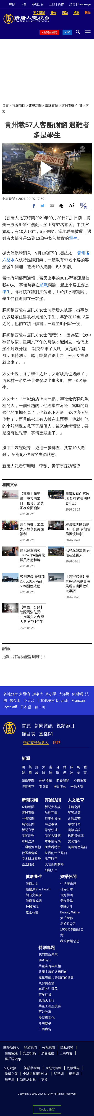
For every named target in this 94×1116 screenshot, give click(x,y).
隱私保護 (66, 1047)
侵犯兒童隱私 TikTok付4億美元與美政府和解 (32, 555)
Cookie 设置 (47, 1109)
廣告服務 (47, 1053)
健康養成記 (34, 900)
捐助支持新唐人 (36, 742)
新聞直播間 (50, 32)
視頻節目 (18, 105)
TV (68, 32)
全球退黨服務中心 (36, 1073)
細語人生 (51, 870)
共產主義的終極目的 (53, 972)
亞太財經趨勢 (31, 858)
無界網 (9, 1079)
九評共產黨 (47, 983)
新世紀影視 (28, 1079)
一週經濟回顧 (31, 847)
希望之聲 (11, 1073)
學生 (73, 238)
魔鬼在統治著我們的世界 (56, 977)
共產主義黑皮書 (50, 1006)
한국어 (39, 707)
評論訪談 (53, 800)
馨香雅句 (74, 824)
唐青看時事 (53, 847)
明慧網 (59, 1073)
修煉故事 (45, 1023)
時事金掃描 (53, 818)
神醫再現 (32, 906)
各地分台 (38, 4)
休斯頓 (77, 694)
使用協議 (11, 1053)
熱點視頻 (45, 781)
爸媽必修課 (76, 835)
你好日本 (66, 889)
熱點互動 (51, 812)
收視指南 (48, 1047)
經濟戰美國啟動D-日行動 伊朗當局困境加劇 (78, 529)
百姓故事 (45, 1012)
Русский (10, 707)
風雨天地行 (47, 1000)
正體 (52, 4)
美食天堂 (66, 900)
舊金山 (14, 700)
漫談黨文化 (47, 1017)
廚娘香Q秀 (68, 923)
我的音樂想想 (69, 941)
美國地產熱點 (77, 847)
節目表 (28, 733)
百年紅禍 (45, 995)
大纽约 (24, 694)
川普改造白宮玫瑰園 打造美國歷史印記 (77, 498)
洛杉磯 (50, 694)
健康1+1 (32, 883)
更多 (44, 1079)
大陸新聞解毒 (54, 864)
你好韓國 (66, 895)
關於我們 (30, 1047)
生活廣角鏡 (68, 883)
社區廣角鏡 (30, 853)
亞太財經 (28, 864)
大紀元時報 (53, 1068)
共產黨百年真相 (50, 966)
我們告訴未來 (48, 954)
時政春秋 (51, 824)
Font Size (71, 205)
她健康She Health (38, 889)
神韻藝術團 (32, 1068)
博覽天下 (28, 786)
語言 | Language (80, 4)
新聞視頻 (30, 800)
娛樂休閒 (68, 876)
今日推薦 (80, 781)
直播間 (46, 733)
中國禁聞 (28, 818)
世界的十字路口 (56, 853)
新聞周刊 (28, 835)
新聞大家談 (53, 807)
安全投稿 (29, 1053)
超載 (44, 285)
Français (78, 700)
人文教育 (76, 800)
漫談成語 (74, 830)
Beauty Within (70, 912)
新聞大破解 (53, 835)
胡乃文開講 (34, 895)
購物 (56, 742)
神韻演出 (59, 786)
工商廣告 (45, 1029)
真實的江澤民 (48, 989)
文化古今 (74, 841)
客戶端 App (13, 1059)
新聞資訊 (43, 725)
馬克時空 (51, 858)
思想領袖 (51, 830)
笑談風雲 (74, 812)
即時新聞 (62, 781)
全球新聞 (28, 807)
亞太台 (29, 700)
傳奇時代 (45, 960)
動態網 (74, 1073)
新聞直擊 (28, 830)
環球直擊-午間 (72, 105)
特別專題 (47, 947)
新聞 (26, 758)
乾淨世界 (73, 1068)
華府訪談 (28, 841)
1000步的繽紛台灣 (72, 932)
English (62, 700)
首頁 (5, 105)
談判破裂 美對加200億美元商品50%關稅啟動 (32, 581)
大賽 (23, 4)
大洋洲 (64, 694)
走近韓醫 (32, 912)
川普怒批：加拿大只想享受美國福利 (32, 529)
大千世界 (66, 918)
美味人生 (66, 906)
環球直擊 (51, 105)
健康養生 (34, 876)
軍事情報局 (53, 841)
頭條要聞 (28, 781)
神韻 (12, 4)
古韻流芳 (74, 818)
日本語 (25, 707)
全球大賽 (76, 786)
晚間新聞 (28, 824)
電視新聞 (35, 105)
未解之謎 (74, 807)
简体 (61, 4)
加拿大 (37, 694)
